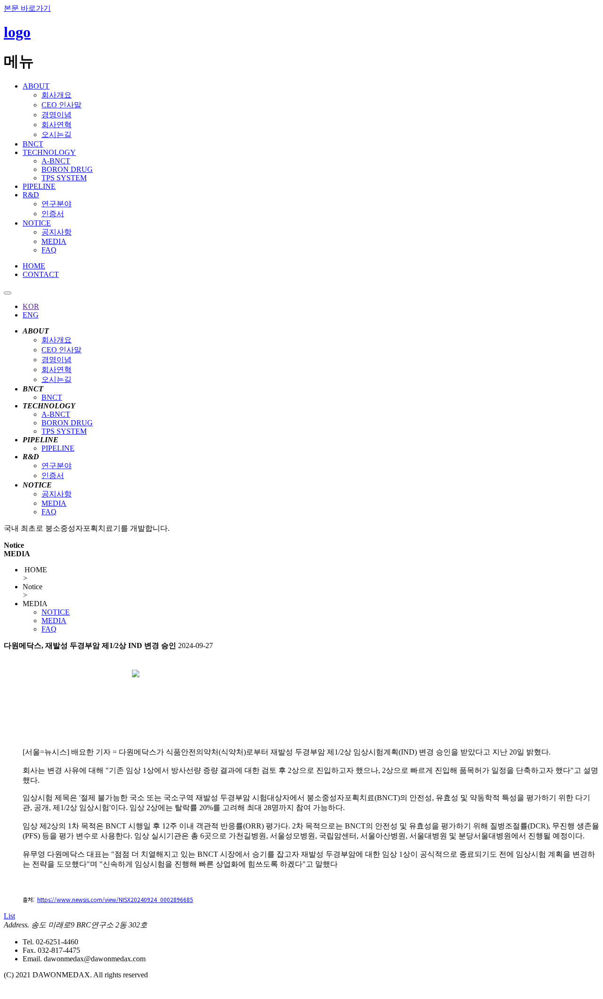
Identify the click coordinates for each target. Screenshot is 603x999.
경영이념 (56, 115)
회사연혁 (56, 125)
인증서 (52, 214)
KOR (31, 306)
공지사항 (56, 232)
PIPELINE (39, 186)
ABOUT (36, 86)
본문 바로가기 (27, 8)
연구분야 (56, 204)
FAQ (49, 250)
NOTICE (37, 223)
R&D (31, 195)
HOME (34, 266)
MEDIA (53, 241)
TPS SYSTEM (64, 178)
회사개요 (56, 95)
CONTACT (41, 274)
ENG (31, 315)
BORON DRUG (67, 169)
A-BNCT (55, 161)
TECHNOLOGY (49, 152)
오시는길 (56, 134)
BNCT (33, 144)
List (9, 916)
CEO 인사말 (61, 105)
